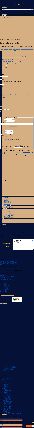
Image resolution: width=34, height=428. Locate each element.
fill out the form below (13, 235)
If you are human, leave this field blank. (7, 147)
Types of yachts (6, 411)
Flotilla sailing (6, 404)
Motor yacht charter (7, 390)
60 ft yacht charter (7, 396)
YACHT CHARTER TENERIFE (4, 278)
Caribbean (5, 381)
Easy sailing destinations (8, 405)
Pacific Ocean (6, 387)
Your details (3, 133)
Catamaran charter (7, 389)
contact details (6, 235)
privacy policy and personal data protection (25, 143)
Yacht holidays (4, 400)
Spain (15, 50)
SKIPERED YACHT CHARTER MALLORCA (6, 279)
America (5, 385)
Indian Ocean (6, 382)
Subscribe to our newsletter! (7, 134)
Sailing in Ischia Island (4, 287)
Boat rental (10, 49)
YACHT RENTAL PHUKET (4, 277)
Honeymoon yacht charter (8, 409)
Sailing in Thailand (3, 286)
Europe (5, 383)
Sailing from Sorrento (4, 289)
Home (2, 49)
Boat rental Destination (4, 261)
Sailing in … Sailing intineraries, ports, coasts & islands (13, 413)
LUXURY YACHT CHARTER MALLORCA (6, 271)
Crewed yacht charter (7, 402)
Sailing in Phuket (3, 283)
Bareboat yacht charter (8, 401)
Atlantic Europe (6, 384)
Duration (3, 125)
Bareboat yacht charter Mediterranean (10, 367)
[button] (17, 4)
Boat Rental (4, 388)
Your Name (3, 118)
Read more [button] (15, 248)
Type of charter (4, 122)
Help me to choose (3, 136)
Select (2, 123)
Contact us (5, 370)
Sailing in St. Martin (3, 290)
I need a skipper (4, 129)
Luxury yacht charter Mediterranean (27, 49)
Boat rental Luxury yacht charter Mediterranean (8, 263)
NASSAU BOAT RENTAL (4, 275)
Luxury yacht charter (16, 49)
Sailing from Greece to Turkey (5, 285)
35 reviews (8, 245)
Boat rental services (7, 412)
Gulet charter (6, 392)
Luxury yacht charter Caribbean (9, 368)
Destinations (4, 15)
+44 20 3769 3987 (17, 304)
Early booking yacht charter (8, 399)
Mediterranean (6, 380)
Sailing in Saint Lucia (3, 291)
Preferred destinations (5, 126)
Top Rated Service (16, 299)
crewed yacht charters (26, 152)
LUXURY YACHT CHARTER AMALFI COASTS (7, 276)
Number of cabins (4, 128)
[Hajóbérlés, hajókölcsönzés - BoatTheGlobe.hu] (3, 1)
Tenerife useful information (25, 52)
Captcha (2, 135)
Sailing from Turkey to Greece (5, 288)
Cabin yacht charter (7, 403)
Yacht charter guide (5, 410)
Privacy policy (2, 376)
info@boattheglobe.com (17, 305)
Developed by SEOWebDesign (10, 376)
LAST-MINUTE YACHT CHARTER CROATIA (7, 272)
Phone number (4, 120)
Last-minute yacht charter (8, 398)
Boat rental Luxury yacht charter (7, 262)
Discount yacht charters (6, 397)
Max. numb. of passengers (5, 127)
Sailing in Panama (3, 284)
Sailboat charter (6, 391)
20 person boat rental (7, 395)
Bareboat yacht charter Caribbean (9, 366)
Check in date (3, 121)
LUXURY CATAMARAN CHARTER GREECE (7, 273)
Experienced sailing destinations (9, 406)
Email (2, 119)
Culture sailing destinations (8, 407)
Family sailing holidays (7, 408)
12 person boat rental (7, 394)
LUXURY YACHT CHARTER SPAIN (5, 274)
